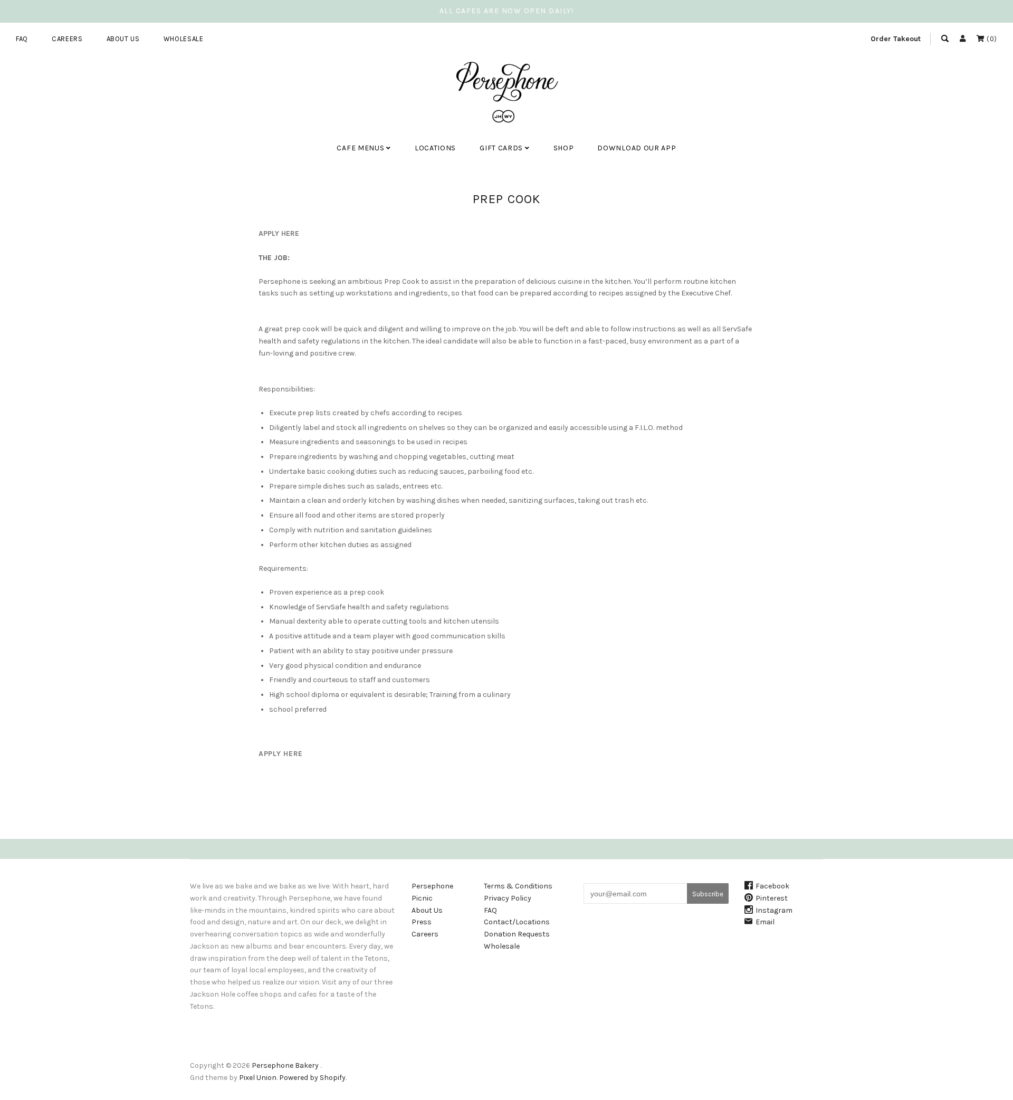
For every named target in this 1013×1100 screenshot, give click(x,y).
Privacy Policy (507, 898)
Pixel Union (257, 1077)
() (991, 39)
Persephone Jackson (380, 180)
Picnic (422, 898)
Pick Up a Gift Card (518, 180)
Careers (67, 39)
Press (422, 921)
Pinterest (772, 898)
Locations (435, 148)
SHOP (563, 148)
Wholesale (184, 39)
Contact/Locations (517, 921)
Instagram (774, 910)
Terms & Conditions (518, 886)
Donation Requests (517, 934)
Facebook (772, 886)
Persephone (432, 886)
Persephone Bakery (285, 1065)
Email (765, 921)
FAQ (22, 39)
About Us (123, 39)
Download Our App (636, 148)
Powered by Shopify (312, 1077)
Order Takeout (896, 38)
